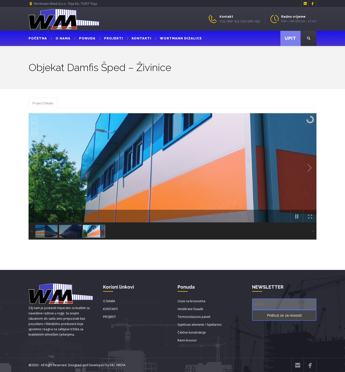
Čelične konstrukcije (192, 332)
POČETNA (38, 38)
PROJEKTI (113, 38)
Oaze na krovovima (191, 301)
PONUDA (87, 38)
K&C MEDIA (118, 365)
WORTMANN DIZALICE (181, 38)
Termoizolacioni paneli (194, 317)
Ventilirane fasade (190, 309)
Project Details (43, 103)
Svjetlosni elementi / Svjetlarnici (200, 324)
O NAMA (63, 38)
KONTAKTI (141, 38)
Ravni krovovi (187, 340)
